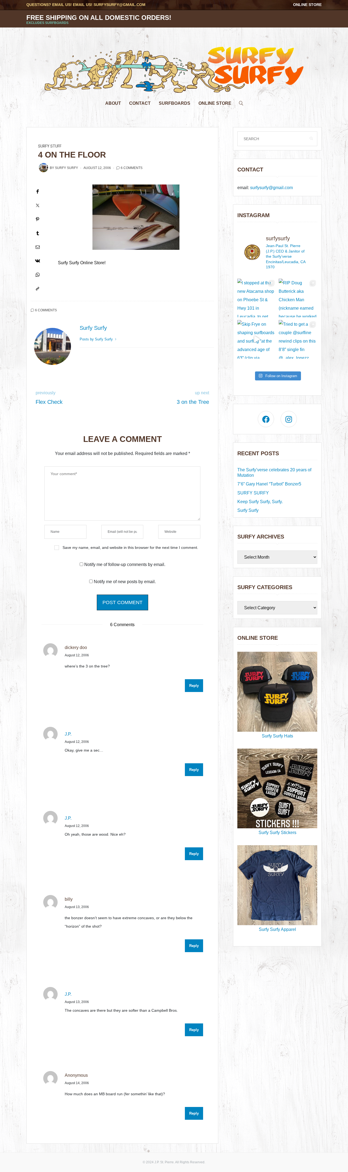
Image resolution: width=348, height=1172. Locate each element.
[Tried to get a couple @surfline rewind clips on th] (298, 339)
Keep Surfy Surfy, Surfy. (260, 501)
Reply (194, 686)
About (113, 103)
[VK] (37, 261)
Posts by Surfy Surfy (97, 339)
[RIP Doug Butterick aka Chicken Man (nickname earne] (298, 298)
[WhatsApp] (37, 275)
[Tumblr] (37, 233)
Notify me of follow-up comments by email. (124, 564)
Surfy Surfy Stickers (277, 832)
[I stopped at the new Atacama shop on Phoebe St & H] (256, 298)
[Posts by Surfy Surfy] (43, 167)
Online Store (307, 4)
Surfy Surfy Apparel (277, 929)
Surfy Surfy (66, 168)
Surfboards (174, 103)
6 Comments (131, 168)
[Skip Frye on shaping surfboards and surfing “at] (256, 339)
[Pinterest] (37, 219)
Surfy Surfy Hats (277, 736)
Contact (140, 103)
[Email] (37, 247)
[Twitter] (37, 205)
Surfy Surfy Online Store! (81, 262)
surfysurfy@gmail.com (119, 4)
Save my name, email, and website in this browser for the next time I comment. (130, 547)
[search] (241, 102)
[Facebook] (37, 191)
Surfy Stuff (49, 146)
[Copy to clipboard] (37, 289)
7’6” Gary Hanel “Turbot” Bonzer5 (269, 484)
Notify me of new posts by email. (125, 581)
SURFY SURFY (253, 493)
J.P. (68, 734)
